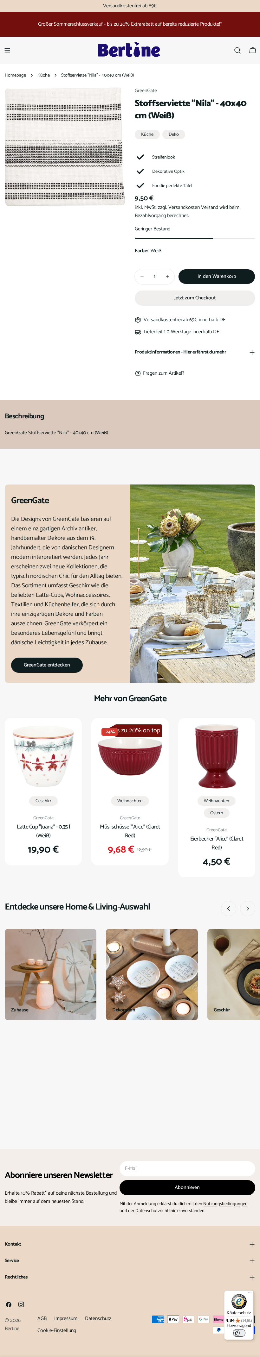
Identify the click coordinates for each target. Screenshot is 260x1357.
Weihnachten (130, 801)
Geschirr (43, 801)
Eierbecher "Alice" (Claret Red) (216, 843)
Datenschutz (98, 1318)
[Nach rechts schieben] (247, 908)
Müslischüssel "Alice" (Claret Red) (130, 831)
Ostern (216, 813)
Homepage (15, 75)
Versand (209, 207)
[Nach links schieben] (228, 908)
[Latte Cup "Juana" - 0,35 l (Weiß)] (43, 756)
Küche (43, 75)
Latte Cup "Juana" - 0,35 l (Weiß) (43, 831)
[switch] (239, 1333)
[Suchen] (237, 50)
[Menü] (250, 1294)
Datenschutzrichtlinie (155, 1211)
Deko (174, 134)
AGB (42, 1318)
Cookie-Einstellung (56, 1330)
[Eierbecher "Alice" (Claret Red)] (217, 756)
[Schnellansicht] (66, 738)
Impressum (65, 1318)
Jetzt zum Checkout (195, 298)
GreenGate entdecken (47, 665)
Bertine (12, 1328)
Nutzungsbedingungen (225, 1204)
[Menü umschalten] (7, 50)
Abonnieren (187, 1187)
